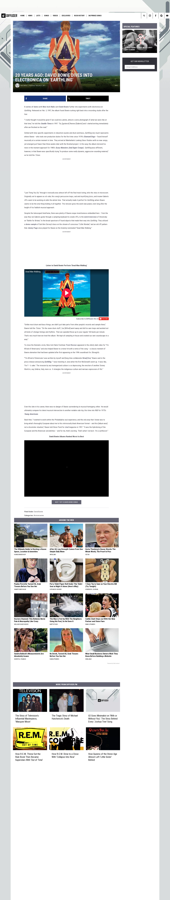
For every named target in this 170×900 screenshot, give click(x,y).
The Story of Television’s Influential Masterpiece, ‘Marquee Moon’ (27, 718)
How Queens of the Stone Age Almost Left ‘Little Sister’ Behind (102, 757)
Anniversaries (39, 515)
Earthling (47, 362)
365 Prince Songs (95, 16)
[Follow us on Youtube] (167, 16)
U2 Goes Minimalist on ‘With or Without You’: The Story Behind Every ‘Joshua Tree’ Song (102, 718)
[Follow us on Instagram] (150, 16)
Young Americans (31, 414)
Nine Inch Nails (49, 107)
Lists (38, 16)
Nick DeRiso (23, 85)
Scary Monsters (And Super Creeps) (70, 148)
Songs (46, 16)
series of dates (32, 107)
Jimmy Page (33, 228)
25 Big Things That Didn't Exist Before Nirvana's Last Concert (138, 48)
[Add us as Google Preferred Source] (161, 16)
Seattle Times (46, 123)
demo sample (31, 224)
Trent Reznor (71, 345)
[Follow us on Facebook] (155, 16)
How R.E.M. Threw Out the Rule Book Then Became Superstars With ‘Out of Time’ (29, 757)
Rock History (79, 16)
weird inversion (90, 217)
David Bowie (64, 107)
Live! (67, 427)
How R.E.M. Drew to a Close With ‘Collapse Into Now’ (65, 755)
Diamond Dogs (89, 136)
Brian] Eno (87, 358)
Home (22, 16)
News (30, 16)
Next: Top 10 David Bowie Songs (66, 502)
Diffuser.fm (91, 319)
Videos (55, 16)
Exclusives (66, 16)
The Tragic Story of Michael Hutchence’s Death (65, 717)
